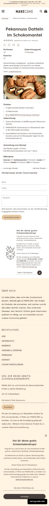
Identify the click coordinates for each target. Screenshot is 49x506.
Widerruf (6, 346)
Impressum (7, 355)
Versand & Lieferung (12, 350)
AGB (3, 336)
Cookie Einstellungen (12, 364)
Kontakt (6, 360)
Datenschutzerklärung (29, 267)
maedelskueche (15, 71)
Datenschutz (8, 341)
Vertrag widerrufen (37, 501)
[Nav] (3, 11)
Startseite (5, 18)
